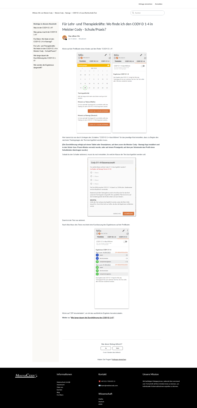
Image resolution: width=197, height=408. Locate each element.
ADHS (100, 404)
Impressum (61, 385)
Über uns (60, 387)
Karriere (59, 390)
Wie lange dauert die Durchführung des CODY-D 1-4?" (92, 318)
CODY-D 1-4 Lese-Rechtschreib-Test (85, 13)
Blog (58, 392)
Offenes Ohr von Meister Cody (42, 13)
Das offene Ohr (74, 36)
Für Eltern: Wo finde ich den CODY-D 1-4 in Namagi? (44, 40)
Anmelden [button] (158, 4)
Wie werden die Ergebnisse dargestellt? (44, 66)
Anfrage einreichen (145, 4)
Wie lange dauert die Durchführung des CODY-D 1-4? (45, 58)
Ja (106, 348)
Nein (117, 348)
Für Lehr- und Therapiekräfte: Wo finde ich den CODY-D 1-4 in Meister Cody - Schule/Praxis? (46, 48)
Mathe (100, 399)
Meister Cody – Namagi (62, 13)
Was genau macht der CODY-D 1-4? (45, 33)
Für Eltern (60, 395)
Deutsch (101, 402)
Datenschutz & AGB (63, 382)
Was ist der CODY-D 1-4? (43, 28)
